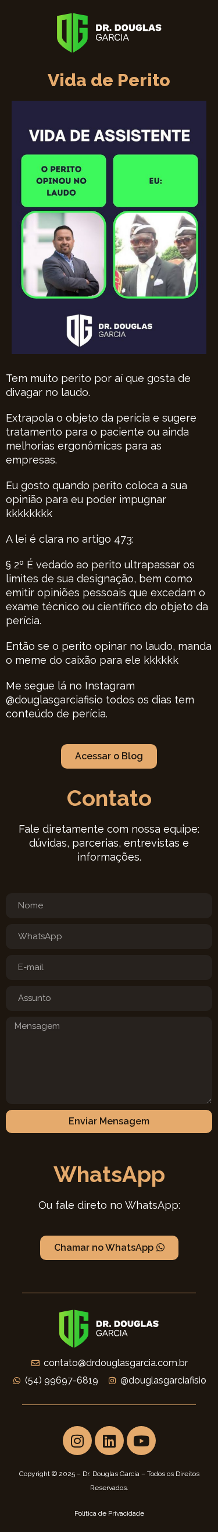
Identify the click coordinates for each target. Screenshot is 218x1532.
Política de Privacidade (109, 1513)
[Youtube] (141, 1440)
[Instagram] (77, 1440)
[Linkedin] (109, 1440)
